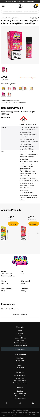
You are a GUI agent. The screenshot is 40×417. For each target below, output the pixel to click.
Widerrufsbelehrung (20, 343)
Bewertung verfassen (20, 314)
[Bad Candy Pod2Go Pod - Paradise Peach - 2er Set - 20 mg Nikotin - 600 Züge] (31, 88)
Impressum (20, 333)
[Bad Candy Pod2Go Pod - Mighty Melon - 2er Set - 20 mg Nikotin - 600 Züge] (26, 88)
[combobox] (20, 12)
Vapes (3, 18)
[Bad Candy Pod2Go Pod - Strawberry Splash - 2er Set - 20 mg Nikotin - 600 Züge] (9, 94)
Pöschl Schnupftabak (20, 376)
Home (20, 331)
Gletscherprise (20, 363)
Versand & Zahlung (20, 338)
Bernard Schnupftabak (20, 383)
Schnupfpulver (20, 360)
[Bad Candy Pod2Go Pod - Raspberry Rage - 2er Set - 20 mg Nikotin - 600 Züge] (3, 94)
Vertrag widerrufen (20, 349)
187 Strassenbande (20, 380)
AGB (20, 335)
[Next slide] (37, 233)
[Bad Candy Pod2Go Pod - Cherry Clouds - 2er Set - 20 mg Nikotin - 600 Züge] (9, 88)
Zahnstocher (20, 367)
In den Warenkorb (12, 223)
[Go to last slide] (2, 233)
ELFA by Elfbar (20, 378)
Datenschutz (20, 340)
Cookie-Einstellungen (20, 345)
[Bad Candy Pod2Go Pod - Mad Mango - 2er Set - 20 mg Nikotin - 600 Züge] (20, 88)
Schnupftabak (20, 358)
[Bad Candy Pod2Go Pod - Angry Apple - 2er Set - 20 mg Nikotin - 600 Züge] (3, 88)
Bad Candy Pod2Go (12, 18)
